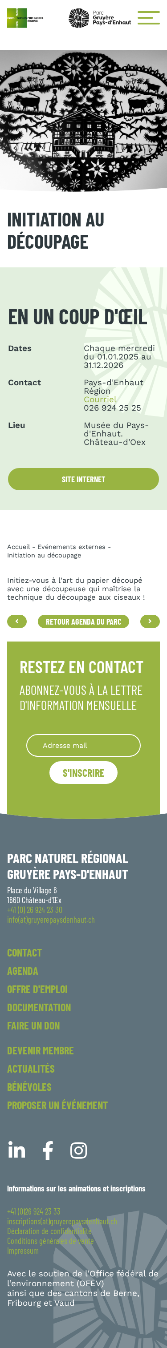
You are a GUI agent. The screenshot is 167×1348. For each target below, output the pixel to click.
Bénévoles (29, 1086)
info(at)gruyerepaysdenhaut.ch (51, 919)
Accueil (18, 547)
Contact (24, 952)
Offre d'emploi (37, 988)
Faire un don (33, 1025)
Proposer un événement (57, 1104)
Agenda (22, 970)
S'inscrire (84, 772)
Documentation (39, 1007)
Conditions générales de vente (50, 1241)
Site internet (84, 479)
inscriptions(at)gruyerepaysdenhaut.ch (62, 1221)
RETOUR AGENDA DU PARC (83, 621)
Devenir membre (40, 1050)
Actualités (31, 1068)
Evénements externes (71, 547)
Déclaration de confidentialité (49, 1231)
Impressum (23, 1250)
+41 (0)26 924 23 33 (34, 1211)
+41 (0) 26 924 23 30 (34, 910)
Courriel (100, 399)
